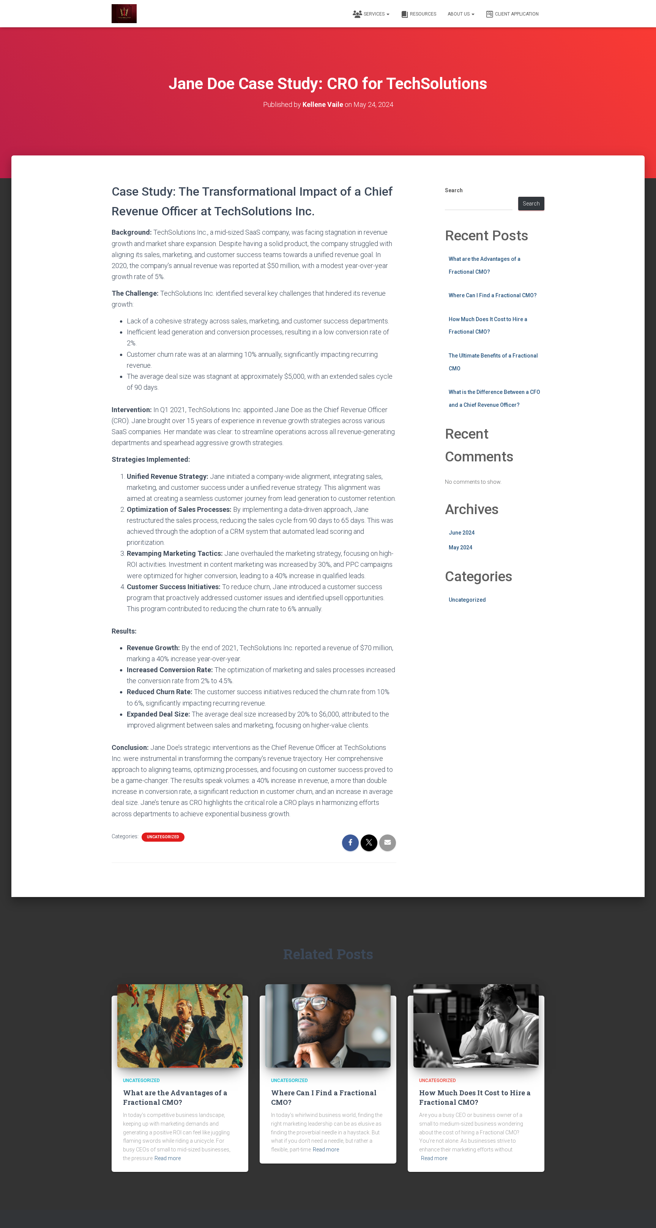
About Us (459, 14)
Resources (423, 14)
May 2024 (460, 547)
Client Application (517, 14)
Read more (168, 1158)
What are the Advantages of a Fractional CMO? (175, 1097)
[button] (388, 14)
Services (375, 14)
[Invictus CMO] (124, 13)
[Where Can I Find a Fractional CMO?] (328, 1025)
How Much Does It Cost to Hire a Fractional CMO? (475, 1097)
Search (454, 190)
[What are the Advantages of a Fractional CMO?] (180, 1025)
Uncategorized (163, 837)
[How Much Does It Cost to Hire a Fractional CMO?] (476, 1025)
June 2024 (462, 533)
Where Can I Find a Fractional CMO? (493, 295)
